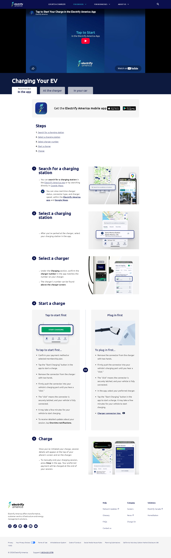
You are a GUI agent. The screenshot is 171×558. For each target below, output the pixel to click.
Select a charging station (49, 137)
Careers (130, 509)
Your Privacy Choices (23, 542)
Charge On (131, 522)
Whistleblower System (58, 542)
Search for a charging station (51, 132)
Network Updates (110, 509)
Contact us (107, 528)
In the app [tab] (24, 90)
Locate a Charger (56, 4)
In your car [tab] (80, 90)
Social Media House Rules (93, 542)
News (129, 515)
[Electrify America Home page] (17, 4)
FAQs (105, 522)
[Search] (158, 4)
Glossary (106, 515)
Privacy (10, 542)
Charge (41, 151)
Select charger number (48, 142)
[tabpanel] (86, 293)
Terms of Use (42, 542)
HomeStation (153, 515)
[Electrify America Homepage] (16, 505)
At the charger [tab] (52, 90)
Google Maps (57, 185)
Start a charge (44, 146)
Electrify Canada (154, 509)
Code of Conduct (75, 542)
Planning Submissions (112, 542)
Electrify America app (54, 182)
